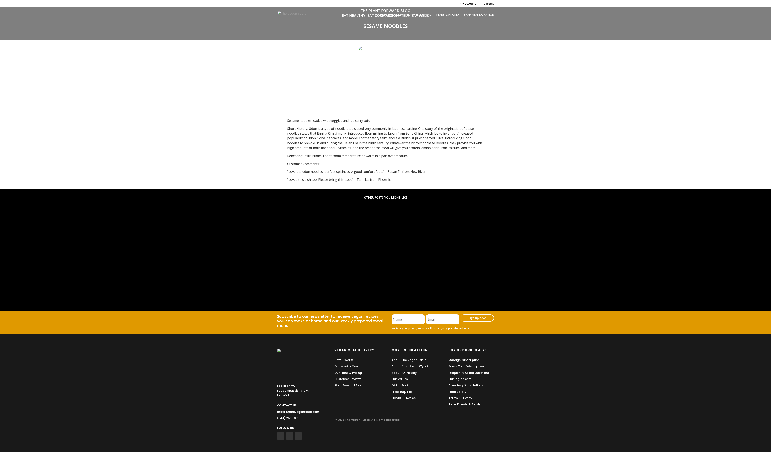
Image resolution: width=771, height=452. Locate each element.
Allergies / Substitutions (466, 385)
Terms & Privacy (460, 398)
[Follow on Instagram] (298, 436)
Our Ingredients (460, 379)
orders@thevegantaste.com (298, 412)
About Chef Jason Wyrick (410, 366)
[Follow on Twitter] (289, 436)
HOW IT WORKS (390, 15)
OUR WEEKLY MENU (418, 15)
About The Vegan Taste (409, 360)
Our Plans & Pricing (348, 373)
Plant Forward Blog (348, 385)
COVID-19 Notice (404, 398)
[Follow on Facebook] (280, 436)
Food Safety (457, 392)
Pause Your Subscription (466, 366)
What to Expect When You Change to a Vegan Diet (327, 250)
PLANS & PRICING (447, 15)
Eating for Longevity (299, 218)
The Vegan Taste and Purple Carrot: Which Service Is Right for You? (341, 283)
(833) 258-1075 (288, 418)
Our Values (400, 379)
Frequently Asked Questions (469, 373)
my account (468, 3)
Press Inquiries (402, 392)
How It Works (344, 360)
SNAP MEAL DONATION (479, 15)
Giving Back (400, 385)
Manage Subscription (464, 360)
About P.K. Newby (404, 373)
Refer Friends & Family (465, 404)
